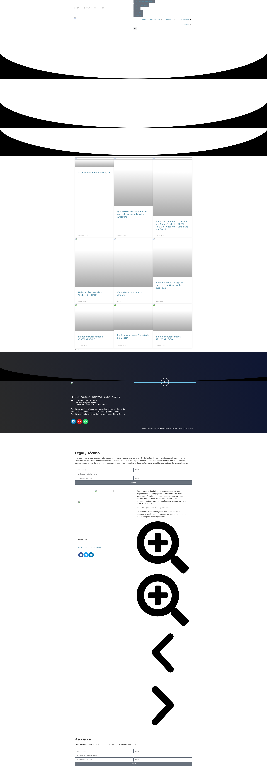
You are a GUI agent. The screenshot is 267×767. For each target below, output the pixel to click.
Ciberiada (190, 428)
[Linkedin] (73, 421)
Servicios (185, 24)
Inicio (144, 20)
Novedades (184, 20)
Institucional (155, 20)
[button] (135, 28)
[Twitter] (86, 554)
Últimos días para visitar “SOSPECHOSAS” (90, 293)
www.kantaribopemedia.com (89, 547)
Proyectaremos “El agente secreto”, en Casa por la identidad (169, 285)
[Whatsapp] (85, 421)
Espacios (169, 20)
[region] (133, 441)
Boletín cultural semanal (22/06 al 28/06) (168, 338)
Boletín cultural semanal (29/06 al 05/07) (90, 338)
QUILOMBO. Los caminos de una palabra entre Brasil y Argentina (132, 214)
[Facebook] (80, 554)
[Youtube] (79, 421)
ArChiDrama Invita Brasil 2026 (94, 172)
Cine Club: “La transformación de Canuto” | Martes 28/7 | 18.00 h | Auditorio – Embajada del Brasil (172, 225)
